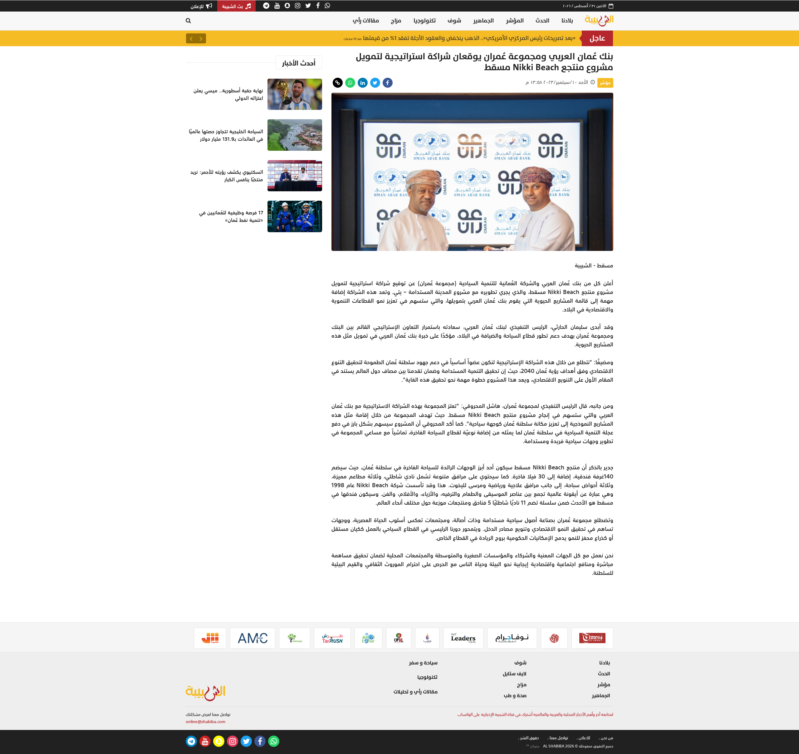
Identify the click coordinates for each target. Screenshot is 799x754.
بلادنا (567, 21)
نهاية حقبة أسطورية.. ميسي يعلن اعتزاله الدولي (508, 38)
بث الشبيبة (233, 6)
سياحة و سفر (423, 663)
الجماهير (483, 21)
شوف (454, 21)
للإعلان (198, 6)
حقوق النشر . (528, 738)
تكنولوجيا (425, 21)
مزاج (396, 21)
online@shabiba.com (205, 721)
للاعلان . (583, 738)
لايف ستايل (515, 674)
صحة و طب (515, 696)
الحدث (542, 21)
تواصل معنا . (557, 738)
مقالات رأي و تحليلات (416, 692)
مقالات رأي (366, 21)
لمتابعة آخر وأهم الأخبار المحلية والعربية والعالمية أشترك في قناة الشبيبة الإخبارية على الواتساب (535, 714)
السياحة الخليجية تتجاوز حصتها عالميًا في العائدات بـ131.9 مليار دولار (226, 135)
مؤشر (605, 82)
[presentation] (201, 38)
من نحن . (606, 738)
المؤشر (515, 21)
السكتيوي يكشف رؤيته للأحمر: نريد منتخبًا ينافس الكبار (226, 175)
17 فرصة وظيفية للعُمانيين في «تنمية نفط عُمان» (231, 216)
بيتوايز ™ (533, 746)
